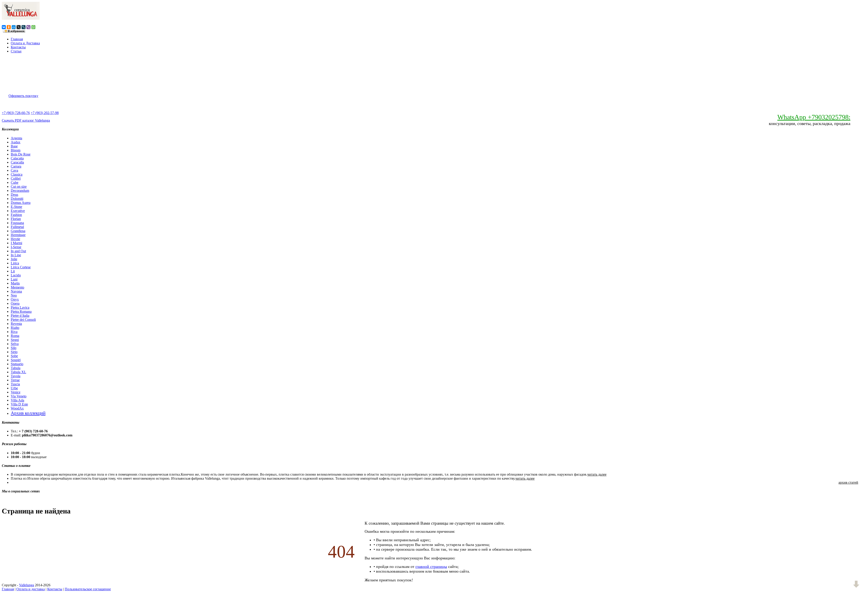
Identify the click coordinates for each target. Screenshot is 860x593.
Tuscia (15, 384)
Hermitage (18, 235)
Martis (15, 283)
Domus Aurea (20, 203)
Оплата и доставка (30, 589)
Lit (13, 271)
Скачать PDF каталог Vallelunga (26, 120)
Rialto (15, 328)
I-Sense (16, 247)
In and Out (18, 251)
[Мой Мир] (14, 27)
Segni (15, 340)
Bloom (15, 150)
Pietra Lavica (20, 307)
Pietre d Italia (20, 315)
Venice (15, 392)
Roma (15, 336)
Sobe (14, 356)
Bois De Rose (20, 154)
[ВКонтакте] (4, 27)
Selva (15, 344)
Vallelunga (26, 585)
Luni (14, 279)
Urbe (14, 388)
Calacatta (17, 158)
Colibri (16, 178)
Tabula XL (18, 372)
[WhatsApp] (33, 27)
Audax (15, 142)
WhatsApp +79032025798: (813, 117)
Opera (15, 303)
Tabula (15, 368)
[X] (19, 27)
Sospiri (16, 360)
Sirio (14, 352)
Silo (13, 348)
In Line (16, 255)
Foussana (17, 223)
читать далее (596, 474)
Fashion (16, 215)
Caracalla (17, 162)
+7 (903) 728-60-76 (16, 113)
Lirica (15, 263)
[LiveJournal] (24, 27)
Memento (17, 287)
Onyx (15, 299)
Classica (16, 174)
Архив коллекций (28, 413)
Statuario (17, 364)
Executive (18, 211)
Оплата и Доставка (25, 43)
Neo (14, 295)
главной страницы (431, 566)
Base (14, 146)
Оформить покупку (23, 96)
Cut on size (19, 186)
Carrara (16, 166)
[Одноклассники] (9, 27)
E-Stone (16, 207)
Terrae (15, 380)
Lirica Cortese (21, 267)
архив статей (848, 482)
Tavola (15, 376)
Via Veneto (18, 396)
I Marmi (16, 243)
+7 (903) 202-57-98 (45, 113)
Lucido (16, 275)
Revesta (16, 324)
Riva (14, 332)
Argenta (16, 138)
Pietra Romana (21, 311)
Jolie (14, 259)
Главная (17, 39)
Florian (16, 219)
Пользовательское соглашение (88, 589)
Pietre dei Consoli (23, 319)
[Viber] (28, 27)
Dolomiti (17, 199)
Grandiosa (18, 231)
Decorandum (20, 190)
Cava (14, 170)
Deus (14, 194)
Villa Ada (17, 400)
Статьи (16, 51)
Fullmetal (17, 227)
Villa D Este (19, 404)
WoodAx (17, 408)
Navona (16, 291)
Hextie (15, 239)
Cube (14, 182)
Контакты (18, 47)
